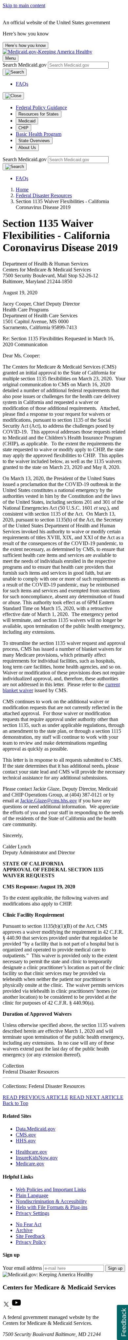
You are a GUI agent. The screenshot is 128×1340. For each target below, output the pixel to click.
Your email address (22, 1268)
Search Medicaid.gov (25, 65)
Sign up (115, 1268)
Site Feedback (30, 1236)
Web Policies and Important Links (51, 1189)
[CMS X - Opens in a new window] (7, 1306)
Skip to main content (24, 5)
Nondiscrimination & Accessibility (51, 1201)
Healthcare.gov (31, 1152)
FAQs (22, 84)
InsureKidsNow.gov (37, 1157)
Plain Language (32, 1195)
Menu (10, 58)
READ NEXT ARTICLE (96, 1097)
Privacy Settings (32, 1213)
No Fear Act (28, 1224)
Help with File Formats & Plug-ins (51, 1207)
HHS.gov (26, 1140)
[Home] (47, 51)
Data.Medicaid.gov (35, 1129)
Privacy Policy (31, 1242)
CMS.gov (26, 1135)
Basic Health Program (38, 134)
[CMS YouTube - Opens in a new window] (16, 1306)
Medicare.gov (30, 1163)
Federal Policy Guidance (41, 107)
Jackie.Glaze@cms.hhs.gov (48, 800)
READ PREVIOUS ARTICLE (35, 1097)
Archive (24, 1230)
